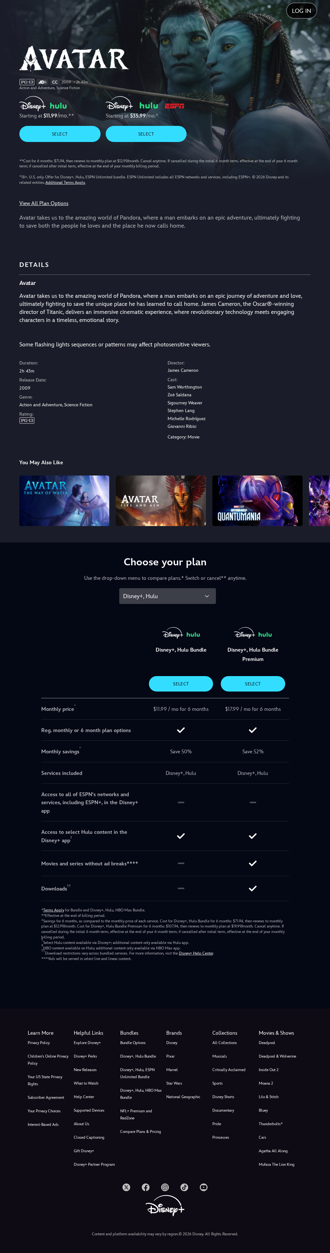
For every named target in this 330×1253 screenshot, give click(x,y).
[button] (95, 1033)
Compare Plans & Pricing (140, 1131)
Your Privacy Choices (44, 1111)
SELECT (60, 134)
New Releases (85, 1070)
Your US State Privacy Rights (45, 1080)
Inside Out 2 (268, 1070)
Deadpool (267, 1043)
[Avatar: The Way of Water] (64, 501)
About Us (81, 1124)
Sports (217, 1083)
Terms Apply (53, 910)
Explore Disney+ (87, 1043)
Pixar (170, 1056)
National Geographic (183, 1097)
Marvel (172, 1070)
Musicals (219, 1056)
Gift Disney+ (84, 1151)
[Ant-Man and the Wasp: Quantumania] (257, 501)
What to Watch (86, 1083)
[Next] (319, 500)
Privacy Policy (39, 1043)
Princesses (220, 1137)
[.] (126, 1187)
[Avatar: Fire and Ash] (161, 501)
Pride (216, 1124)
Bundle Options (133, 1043)
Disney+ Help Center (196, 953)
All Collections (224, 1043)
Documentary (223, 1110)
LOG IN (301, 10)
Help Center (84, 1097)
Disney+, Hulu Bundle (138, 1056)
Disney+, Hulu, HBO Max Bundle (141, 1094)
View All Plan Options (43, 203)
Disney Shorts (223, 1097)
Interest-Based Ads (43, 1124)
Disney (171, 1043)
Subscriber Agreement (46, 1097)
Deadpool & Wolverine (277, 1056)
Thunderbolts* (271, 1124)
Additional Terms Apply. (65, 182)
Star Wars (174, 1083)
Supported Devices (89, 1110)
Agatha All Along (273, 1151)
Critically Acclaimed (229, 1070)
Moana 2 (266, 1083)
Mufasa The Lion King (277, 1164)
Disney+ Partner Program (94, 1164)
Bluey (263, 1110)
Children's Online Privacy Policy (48, 1060)
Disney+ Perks (85, 1056)
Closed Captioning (89, 1137)
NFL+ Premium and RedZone (136, 1114)
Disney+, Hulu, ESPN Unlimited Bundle (137, 1073)
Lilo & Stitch (268, 1097)
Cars (262, 1137)
